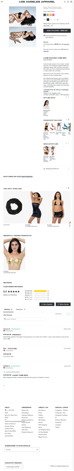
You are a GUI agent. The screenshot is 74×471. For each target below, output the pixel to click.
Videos (40, 415)
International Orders (26, 423)
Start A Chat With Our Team (10, 432)
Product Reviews (60, 420)
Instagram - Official (61, 410)
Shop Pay (25, 417)
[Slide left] (20, 45)
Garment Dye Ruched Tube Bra (45, 159)
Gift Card (24, 430)
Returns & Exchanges (25, 411)
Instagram (26, 176)
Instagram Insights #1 (61, 416)
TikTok (57, 427)
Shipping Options (27, 420)
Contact (40, 417)
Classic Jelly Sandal (64, 134)
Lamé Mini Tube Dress (31, 226)
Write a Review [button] (64, 304)
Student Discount (27, 432)
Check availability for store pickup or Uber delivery (56, 36)
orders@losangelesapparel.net (15, 421)
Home (45, 7)
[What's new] (68, 1)
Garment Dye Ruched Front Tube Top (46, 136)
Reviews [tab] (7, 309)
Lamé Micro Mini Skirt (53, 226)
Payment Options (27, 415)
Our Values (41, 410)
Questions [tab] (19, 309)
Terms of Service (10, 424)
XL (58, 20)
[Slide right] (25, 45)
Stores (40, 422)
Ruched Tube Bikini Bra (52, 159)
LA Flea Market (43, 432)
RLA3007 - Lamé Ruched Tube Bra (52, 8)
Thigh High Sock (59, 133)
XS (45, 20)
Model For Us (42, 437)
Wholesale (41, 420)
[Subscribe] (37, 449)
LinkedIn (58, 425)
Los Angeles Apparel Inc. (61, 466)
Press (40, 413)
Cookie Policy (9, 428)
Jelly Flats (52, 132)
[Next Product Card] (68, 119)
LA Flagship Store (44, 430)
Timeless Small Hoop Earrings (45, 113)
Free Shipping (26, 427)
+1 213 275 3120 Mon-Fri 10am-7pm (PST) (11, 413)
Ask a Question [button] (47, 304)
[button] (2, 1)
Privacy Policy (9, 426)
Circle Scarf (6, 224)
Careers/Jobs (42, 434)
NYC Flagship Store (42, 426)
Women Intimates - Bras (54, 7)
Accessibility (9, 436)
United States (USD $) (12, 467)
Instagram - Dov (60, 413)
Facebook (58, 422)
